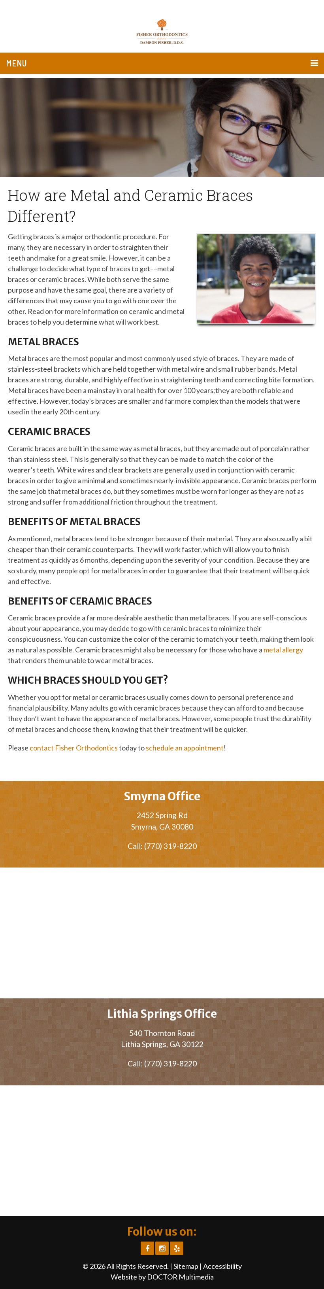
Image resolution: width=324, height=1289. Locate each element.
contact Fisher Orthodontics (74, 747)
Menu (16, 63)
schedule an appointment (185, 747)
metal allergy (283, 649)
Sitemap (185, 1266)
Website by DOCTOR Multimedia (162, 1276)
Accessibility (222, 1266)
